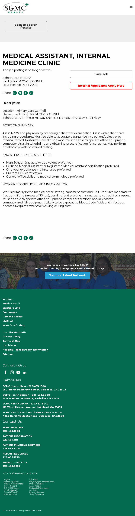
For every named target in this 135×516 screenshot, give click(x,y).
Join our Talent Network (67, 275)
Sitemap (8, 354)
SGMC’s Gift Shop (14, 325)
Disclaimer (9, 345)
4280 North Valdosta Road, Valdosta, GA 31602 (33, 415)
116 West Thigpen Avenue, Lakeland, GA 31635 (32, 407)
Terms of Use (11, 341)
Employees (10, 312)
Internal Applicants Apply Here (101, 85)
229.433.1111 (10, 439)
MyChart (8, 321)
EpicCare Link (11, 307)
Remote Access (13, 316)
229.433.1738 (11, 457)
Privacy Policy (11, 336)
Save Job (101, 74)
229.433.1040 (11, 448)
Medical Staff (11, 303)
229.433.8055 (11, 466)
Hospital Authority (15, 332)
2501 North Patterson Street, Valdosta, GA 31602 (34, 389)
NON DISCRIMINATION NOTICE (20, 473)
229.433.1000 (11, 431)
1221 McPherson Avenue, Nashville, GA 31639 (31, 398)
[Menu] (131, 7)
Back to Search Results (25, 26)
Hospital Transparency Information (25, 349)
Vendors (8, 299)
